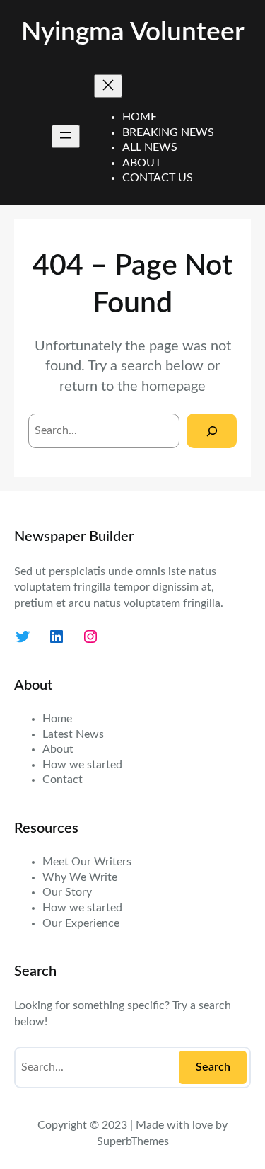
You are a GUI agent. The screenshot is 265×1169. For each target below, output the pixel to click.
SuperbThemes (133, 1141)
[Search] (212, 431)
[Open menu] (66, 136)
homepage (173, 387)
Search (213, 1067)
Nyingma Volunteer (133, 32)
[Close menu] (108, 86)
